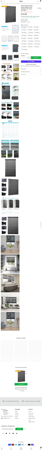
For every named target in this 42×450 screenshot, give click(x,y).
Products (6, 3)
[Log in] (37, 1)
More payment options (31, 64)
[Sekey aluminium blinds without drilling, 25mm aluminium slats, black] (21, 376)
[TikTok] (13, 433)
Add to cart (36, 57)
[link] (28, 57)
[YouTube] (16, 433)
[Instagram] (6, 433)
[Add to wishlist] (26, 371)
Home (3, 3)
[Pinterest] (9, 433)
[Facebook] (3, 433)
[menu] (1, 1)
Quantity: (23, 55)
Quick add (21, 384)
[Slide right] (40, 401)
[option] (21, 381)
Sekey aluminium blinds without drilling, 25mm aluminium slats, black (21, 388)
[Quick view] (26, 373)
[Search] (4, 1)
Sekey (26, 19)
